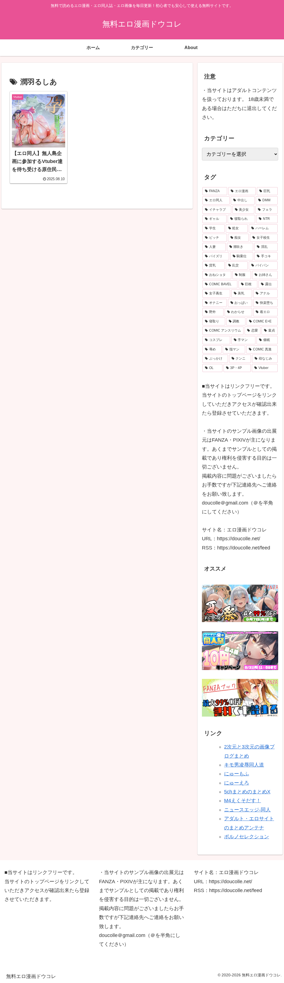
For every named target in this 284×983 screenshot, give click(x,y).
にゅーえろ (236, 783)
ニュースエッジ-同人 (247, 810)
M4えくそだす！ (242, 800)
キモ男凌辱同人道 (244, 765)
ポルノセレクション (246, 836)
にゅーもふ (236, 773)
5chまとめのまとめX (247, 791)
